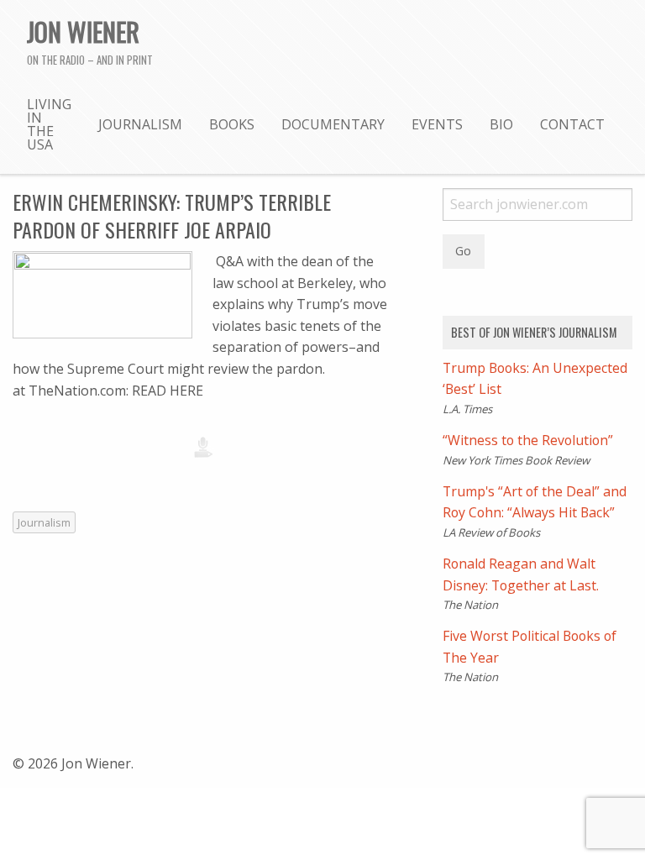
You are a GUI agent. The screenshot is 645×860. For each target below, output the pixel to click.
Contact (572, 124)
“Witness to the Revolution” (528, 440)
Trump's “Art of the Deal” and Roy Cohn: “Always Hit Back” (535, 502)
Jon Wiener (83, 31)
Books (231, 124)
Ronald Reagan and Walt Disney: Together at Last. (521, 574)
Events (437, 124)
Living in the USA (49, 124)
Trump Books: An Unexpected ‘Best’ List (535, 379)
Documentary (333, 124)
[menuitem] (49, 123)
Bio (501, 124)
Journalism (140, 124)
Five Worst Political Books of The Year (529, 647)
